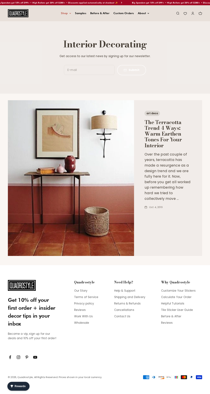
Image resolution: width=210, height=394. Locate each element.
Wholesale (81, 323)
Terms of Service (86, 297)
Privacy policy (84, 303)
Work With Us (83, 316)
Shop (64, 13)
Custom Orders (123, 13)
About (142, 13)
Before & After (99, 13)
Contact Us (122, 316)
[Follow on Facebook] (10, 357)
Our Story (81, 291)
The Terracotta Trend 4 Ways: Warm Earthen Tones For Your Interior (163, 133)
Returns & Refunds (127, 303)
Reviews (80, 310)
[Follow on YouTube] (35, 357)
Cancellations (124, 310)
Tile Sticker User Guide (177, 310)
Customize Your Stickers (178, 291)
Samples (80, 13)
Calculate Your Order (176, 297)
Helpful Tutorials (172, 303)
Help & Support (124, 291)
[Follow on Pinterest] (27, 357)
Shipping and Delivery (130, 297)
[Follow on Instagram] (18, 357)
